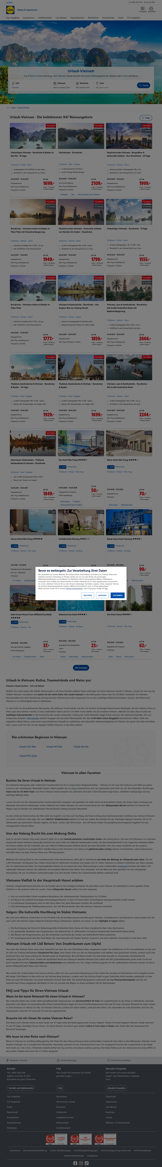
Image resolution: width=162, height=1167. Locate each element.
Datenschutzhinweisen (74, 589)
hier (106, 589)
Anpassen (102, 595)
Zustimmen (117, 595)
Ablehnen (87, 595)
